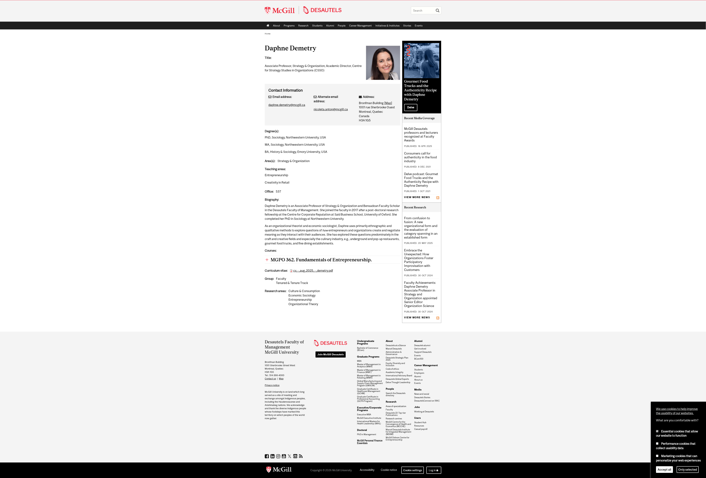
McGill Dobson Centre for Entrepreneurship (397, 438)
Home (268, 25)
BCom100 (418, 359)
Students (317, 25)
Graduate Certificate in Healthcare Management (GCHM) (368, 391)
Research (303, 25)
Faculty (389, 409)
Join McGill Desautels (330, 354)
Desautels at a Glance (396, 345)
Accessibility (367, 469)
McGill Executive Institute (369, 418)
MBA (359, 361)
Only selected (687, 469)
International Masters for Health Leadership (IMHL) (369, 422)
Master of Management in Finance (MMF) (369, 371)
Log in (432, 470)
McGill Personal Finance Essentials (369, 441)
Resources (419, 426)
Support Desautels (423, 352)
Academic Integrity (394, 372)
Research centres (394, 418)
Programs (288, 26)
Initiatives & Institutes (387, 26)
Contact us (270, 378)
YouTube (284, 456)
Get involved (420, 349)
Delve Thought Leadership (398, 382)
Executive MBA (364, 414)
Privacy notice (272, 385)
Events (418, 25)
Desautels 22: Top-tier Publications (396, 414)
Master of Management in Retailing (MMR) (369, 376)
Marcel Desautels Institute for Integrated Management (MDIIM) (398, 432)
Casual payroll (420, 429)
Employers (419, 373)
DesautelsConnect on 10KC (427, 401)
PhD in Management (366, 434)
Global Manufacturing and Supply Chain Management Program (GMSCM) (370, 383)
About (276, 25)
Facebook (267, 456)
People (341, 25)
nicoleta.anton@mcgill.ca (331, 109)
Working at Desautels (424, 412)
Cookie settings (412, 470)
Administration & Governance (394, 353)
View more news (417, 197)
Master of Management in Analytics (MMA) (369, 365)
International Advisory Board (399, 375)
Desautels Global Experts (397, 379)
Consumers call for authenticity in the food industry (420, 157)
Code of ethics (392, 369)
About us (418, 380)
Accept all (664, 469)
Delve (410, 107)
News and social (421, 394)
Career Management (360, 25)
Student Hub (420, 422)
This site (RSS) (301, 456)
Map (388, 103)
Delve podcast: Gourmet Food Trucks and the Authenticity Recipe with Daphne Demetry (421, 179)
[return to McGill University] (279, 470)
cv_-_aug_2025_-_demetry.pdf (313, 270)
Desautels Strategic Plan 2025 (397, 359)
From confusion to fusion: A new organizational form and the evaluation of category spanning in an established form (421, 227)
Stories (407, 25)
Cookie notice (389, 469)
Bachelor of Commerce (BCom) (367, 349)
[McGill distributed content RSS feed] (437, 197)
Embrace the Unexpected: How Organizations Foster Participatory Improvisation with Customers (418, 259)
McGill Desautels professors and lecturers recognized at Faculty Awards (421, 134)
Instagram (278, 456)
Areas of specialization (396, 406)
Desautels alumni (422, 345)
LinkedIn (272, 456)
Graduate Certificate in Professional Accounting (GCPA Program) (368, 399)
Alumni (330, 25)
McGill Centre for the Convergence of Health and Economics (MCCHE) (398, 424)
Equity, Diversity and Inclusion (395, 364)
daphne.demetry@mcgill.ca (286, 104)
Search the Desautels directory (395, 394)
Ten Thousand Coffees (295, 456)
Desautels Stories (422, 397)
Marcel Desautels (394, 349)
